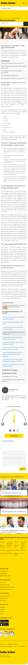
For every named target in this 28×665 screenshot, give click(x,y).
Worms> (2, 545)
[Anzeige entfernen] (27, 663)
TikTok (1, 614)
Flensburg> (16, 550)
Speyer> (9, 547)
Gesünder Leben (7, 18)
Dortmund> (17, 545)
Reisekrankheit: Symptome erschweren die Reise (12, 63)
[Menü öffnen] (26, 3)
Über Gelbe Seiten (5, 580)
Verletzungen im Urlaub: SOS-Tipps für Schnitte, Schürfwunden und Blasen (13, 360)
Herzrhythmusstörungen (10, 235)
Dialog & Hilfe (4, 568)
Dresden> (23, 545)
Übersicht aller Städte (5, 576)
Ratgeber (1, 18)
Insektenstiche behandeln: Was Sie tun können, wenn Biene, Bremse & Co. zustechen (13, 354)
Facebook (2, 609)
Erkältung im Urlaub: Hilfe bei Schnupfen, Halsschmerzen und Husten (14, 348)
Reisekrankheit (12, 110)
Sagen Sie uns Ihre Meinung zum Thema (12, 458)
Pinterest (2, 611)
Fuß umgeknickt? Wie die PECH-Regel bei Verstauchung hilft (14, 365)
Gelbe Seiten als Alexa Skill (6, 589)
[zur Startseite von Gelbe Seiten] (10, 652)
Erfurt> (15, 547)
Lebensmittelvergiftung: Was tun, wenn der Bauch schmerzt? (13, 343)
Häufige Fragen (3, 573)
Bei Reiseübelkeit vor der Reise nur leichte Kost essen (13, 78)
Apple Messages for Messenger (7, 587)
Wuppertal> (3, 547)
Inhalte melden (21, 646)
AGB (15, 646)
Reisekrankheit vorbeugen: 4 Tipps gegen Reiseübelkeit (13, 333)
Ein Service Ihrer (5, 656)
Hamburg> (9, 545)
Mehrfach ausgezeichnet (7, 629)
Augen (5, 92)
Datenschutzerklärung (12, 644)
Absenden (22, 469)
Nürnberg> (9, 553)
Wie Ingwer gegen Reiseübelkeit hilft (9, 75)
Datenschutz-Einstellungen (6, 646)
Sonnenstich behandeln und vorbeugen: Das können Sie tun (13, 328)
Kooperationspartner (5, 596)
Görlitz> (16, 542)
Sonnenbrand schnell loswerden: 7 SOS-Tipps (13, 323)
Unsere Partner (4, 593)
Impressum (2, 644)
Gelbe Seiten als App (4, 585)
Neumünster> (3, 550)
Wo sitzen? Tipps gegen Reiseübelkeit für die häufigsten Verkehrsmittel (14, 67)
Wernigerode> (3, 553)
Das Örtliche (3, 600)
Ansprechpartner (4, 571)
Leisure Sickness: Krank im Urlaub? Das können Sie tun (13, 380)
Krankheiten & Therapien (15, 18)
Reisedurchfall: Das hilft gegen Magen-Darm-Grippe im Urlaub (13, 338)
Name (4, 453)
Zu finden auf (4, 604)
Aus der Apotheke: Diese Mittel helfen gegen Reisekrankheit (11, 71)
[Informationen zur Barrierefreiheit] (24, 3)
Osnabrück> (3, 542)
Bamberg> (23, 550)
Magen (18, 282)
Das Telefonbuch (4, 598)
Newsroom (2, 582)
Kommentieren (14, 436)
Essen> (22, 553)
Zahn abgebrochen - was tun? (10, 376)
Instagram (2, 607)
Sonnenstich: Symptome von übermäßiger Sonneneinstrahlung (14, 318)
